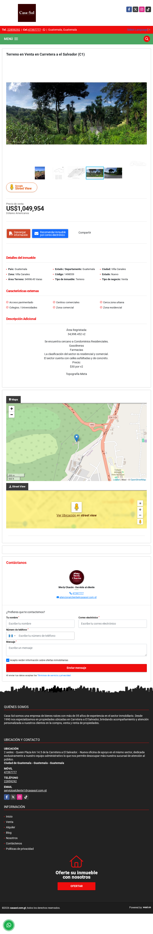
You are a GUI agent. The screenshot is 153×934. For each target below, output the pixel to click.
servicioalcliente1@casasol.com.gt (25, 790)
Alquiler (10, 827)
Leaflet (116, 479)
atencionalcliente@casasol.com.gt (78, 597)
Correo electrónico (88, 617)
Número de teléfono (17, 629)
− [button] (11, 414)
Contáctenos (14, 843)
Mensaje (11, 642)
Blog (9, 832)
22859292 (13, 29)
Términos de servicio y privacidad (54, 675)
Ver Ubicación (67, 515)
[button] (143, 64)
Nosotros (12, 838)
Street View (23, 187)
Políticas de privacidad (20, 848)
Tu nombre (12, 617)
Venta (9, 821)
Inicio (9, 816)
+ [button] (11, 408)
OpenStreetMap (138, 479)
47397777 (34, 29)
